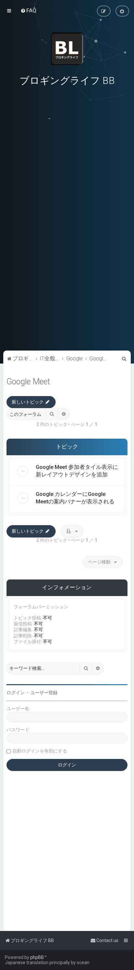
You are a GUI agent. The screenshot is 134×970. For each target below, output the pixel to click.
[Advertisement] (67, 304)
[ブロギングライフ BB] (67, 49)
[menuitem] (28, 10)
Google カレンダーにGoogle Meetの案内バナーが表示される (75, 498)
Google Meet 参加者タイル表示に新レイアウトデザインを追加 (77, 471)
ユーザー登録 (44, 692)
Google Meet (28, 381)
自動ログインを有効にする (39, 750)
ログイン (16, 692)
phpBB (37, 957)
